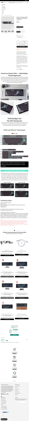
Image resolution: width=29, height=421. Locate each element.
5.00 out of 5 (16, 327)
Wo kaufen (16, 390)
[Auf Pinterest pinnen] (21, 69)
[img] (2, 339)
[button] (27, 2)
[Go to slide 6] (5, 271)
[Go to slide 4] (4, 271)
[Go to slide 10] (7, 271)
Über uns (16, 387)
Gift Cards (16, 394)
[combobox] (15, 2)
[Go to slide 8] (6, 271)
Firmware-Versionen (3, 400)
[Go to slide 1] (4, 292)
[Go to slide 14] (9, 271)
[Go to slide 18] (11, 271)
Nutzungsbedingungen (4, 407)
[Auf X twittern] (18, 69)
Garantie (2, 404)
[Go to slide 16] (10, 271)
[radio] (19, 27)
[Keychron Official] (1, 396)
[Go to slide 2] (3, 271)
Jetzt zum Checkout (22, 46)
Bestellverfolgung (3, 403)
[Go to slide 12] (8, 271)
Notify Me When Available (22, 44)
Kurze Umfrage (17, 391)
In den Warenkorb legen (24, 41)
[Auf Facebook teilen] (20, 69)
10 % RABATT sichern (17, 393)
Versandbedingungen (3, 401)
